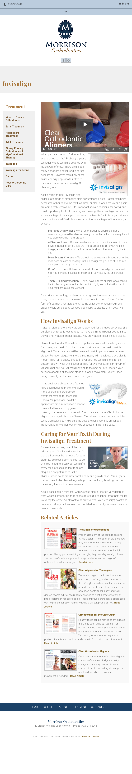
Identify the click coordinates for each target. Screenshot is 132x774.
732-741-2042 (15, 4)
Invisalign (11, 163)
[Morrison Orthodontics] (66, 36)
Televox (86, 737)
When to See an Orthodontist (15, 119)
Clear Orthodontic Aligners (93, 651)
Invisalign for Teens (17, 170)
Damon (10, 176)
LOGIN (96, 737)
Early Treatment (15, 126)
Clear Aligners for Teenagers (95, 570)
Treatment (15, 106)
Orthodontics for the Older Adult (96, 614)
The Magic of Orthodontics (93, 529)
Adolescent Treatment (12, 134)
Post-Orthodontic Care (16, 184)
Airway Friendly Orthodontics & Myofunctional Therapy (15, 153)
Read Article (86, 562)
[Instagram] (68, 60)
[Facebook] (63, 60)
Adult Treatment (15, 142)
